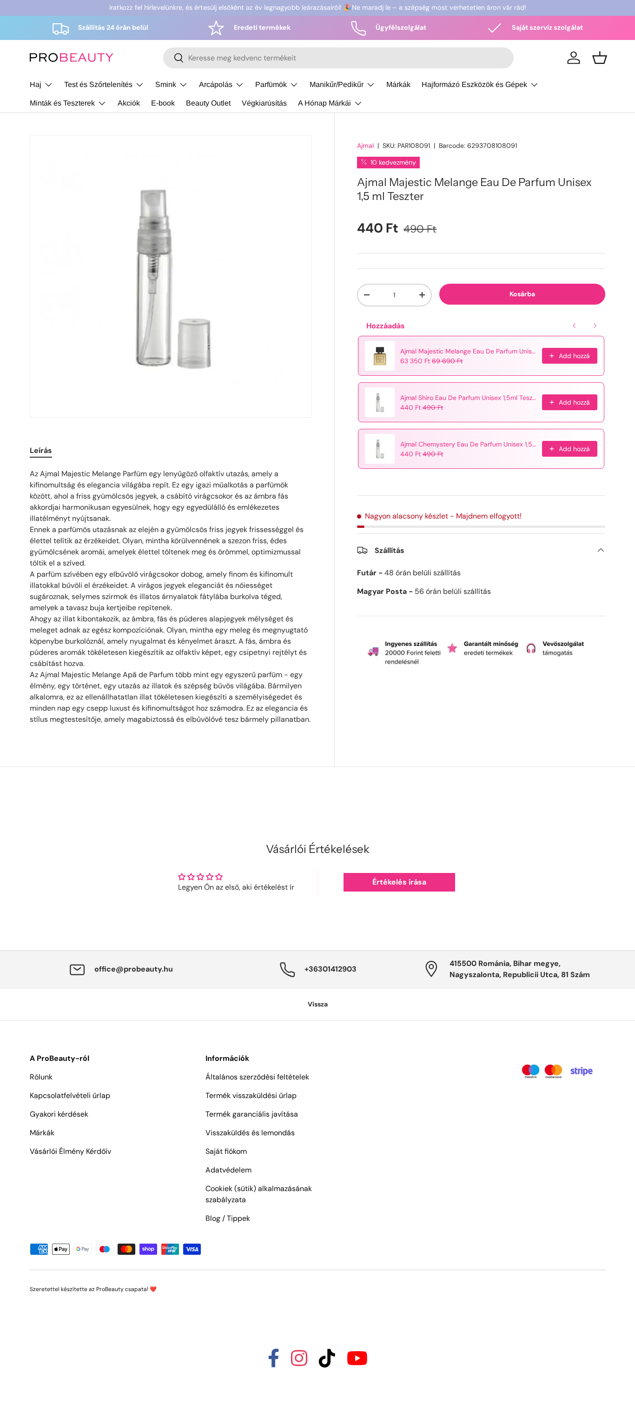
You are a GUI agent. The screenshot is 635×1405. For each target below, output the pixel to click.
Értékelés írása (399, 882)
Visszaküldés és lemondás (250, 1133)
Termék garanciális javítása (251, 1114)
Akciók (129, 103)
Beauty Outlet (208, 103)
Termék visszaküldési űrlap (251, 1095)
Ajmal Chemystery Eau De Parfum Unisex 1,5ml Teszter (468, 444)
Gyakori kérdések (59, 1114)
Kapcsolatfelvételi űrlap (70, 1095)
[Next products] (595, 325)
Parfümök (271, 84)
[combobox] (338, 57)
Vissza (318, 1004)
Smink (165, 84)
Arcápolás (215, 84)
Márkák (398, 84)
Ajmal (365, 145)
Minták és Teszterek (62, 103)
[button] (599, 57)
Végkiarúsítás (264, 103)
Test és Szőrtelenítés (98, 84)
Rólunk (41, 1077)
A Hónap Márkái (324, 103)
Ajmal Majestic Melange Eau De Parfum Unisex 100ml (468, 351)
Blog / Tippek (227, 1218)
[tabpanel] (171, 596)
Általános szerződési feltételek (257, 1077)
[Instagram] (299, 1362)
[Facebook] (273, 1362)
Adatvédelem (228, 1170)
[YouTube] (357, 1362)
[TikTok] (327, 1362)
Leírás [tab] (41, 450)
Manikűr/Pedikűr (337, 84)
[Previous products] (574, 325)
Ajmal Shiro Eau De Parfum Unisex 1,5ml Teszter (468, 397)
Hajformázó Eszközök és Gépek (474, 84)
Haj (35, 84)
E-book (163, 103)
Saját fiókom (226, 1151)
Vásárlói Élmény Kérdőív (70, 1151)
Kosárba (522, 293)
